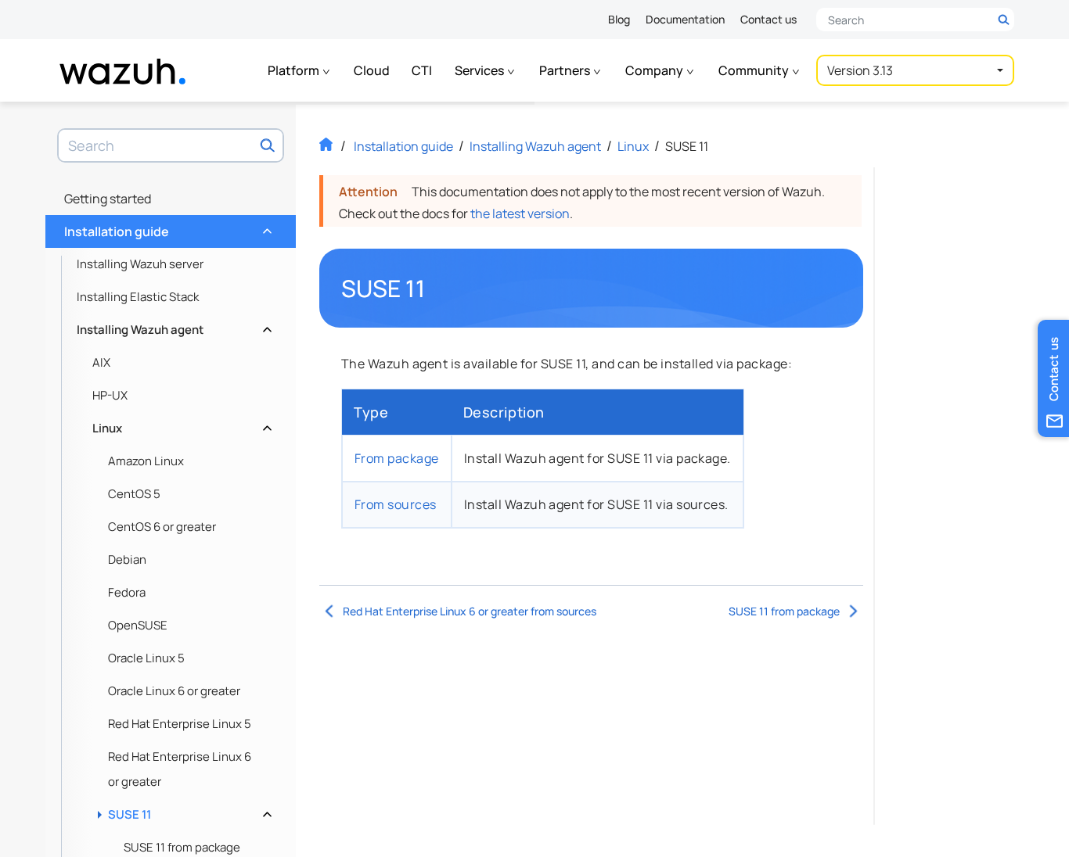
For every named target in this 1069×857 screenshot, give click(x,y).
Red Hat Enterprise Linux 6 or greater (179, 769)
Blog (619, 19)
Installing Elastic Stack (138, 297)
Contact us (768, 19)
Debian (127, 559)
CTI (422, 70)
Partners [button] (565, 70)
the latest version (520, 213)
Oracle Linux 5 (146, 658)
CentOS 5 (134, 494)
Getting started (107, 198)
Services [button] (480, 70)
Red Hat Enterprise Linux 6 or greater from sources (469, 611)
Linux (180, 424)
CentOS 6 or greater (162, 526)
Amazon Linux (146, 461)
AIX (101, 362)
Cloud (372, 70)
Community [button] (754, 70)
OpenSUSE (137, 625)
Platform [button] (295, 70)
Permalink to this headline (434, 288)
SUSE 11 (188, 810)
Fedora (127, 592)
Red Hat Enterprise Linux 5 (179, 723)
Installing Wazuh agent (172, 326)
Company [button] (655, 70)
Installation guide (166, 227)
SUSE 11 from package (784, 611)
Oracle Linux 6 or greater (174, 691)
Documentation (685, 19)
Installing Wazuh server (140, 264)
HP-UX (110, 395)
